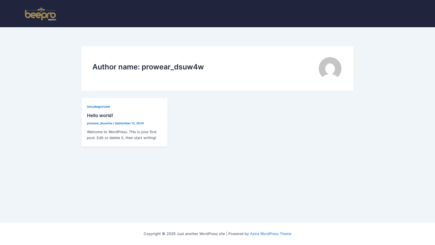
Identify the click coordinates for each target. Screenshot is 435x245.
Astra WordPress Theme (270, 233)
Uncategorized (98, 106)
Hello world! (100, 115)
